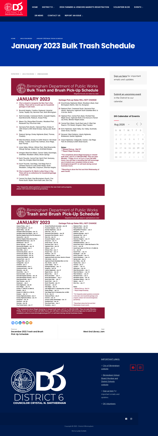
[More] (30, 322)
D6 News (39, 15)
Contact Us (54, 15)
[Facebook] (12, 322)
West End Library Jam (94, 330)
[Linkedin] (20, 322)
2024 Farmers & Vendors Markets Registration (84, 7)
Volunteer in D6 (121, 7)
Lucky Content (81, 431)
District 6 (47, 7)
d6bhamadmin (42, 74)
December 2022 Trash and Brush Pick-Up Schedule (27, 331)
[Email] (27, 322)
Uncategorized (26, 38)
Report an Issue (73, 15)
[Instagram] (23, 322)
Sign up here (108, 391)
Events (137, 7)
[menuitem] (48, 6)
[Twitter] (16, 322)
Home (35, 7)
